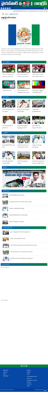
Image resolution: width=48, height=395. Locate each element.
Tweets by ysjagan (4, 300)
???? (44, 8)
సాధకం (4, 374)
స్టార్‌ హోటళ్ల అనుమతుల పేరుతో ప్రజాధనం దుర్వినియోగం (21, 258)
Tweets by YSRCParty (5, 267)
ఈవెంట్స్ (28, 370)
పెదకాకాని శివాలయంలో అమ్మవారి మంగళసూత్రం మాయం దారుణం (23, 245)
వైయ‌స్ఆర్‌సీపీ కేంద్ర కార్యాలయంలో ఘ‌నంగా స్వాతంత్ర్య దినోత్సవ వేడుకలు (38, 128)
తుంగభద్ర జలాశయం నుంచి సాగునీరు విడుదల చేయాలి (34, 11)
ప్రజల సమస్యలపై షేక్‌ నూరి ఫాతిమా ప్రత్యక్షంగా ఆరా (20, 232)
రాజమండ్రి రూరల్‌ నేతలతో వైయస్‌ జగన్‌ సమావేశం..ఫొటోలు (7, 128)
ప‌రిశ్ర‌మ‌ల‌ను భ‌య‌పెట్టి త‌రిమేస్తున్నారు (16, 208)
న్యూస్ (28, 374)
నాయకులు (5, 372)
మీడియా (28, 372)
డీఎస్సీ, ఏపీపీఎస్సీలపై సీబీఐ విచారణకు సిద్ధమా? (18, 215)
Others (6, 14)
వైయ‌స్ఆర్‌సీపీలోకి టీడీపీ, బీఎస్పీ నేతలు (15, 11)
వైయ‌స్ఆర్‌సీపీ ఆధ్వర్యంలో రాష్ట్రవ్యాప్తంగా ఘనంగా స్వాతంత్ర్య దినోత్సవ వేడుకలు (23, 128)
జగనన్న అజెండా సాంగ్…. (7, 90)
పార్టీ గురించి (5, 370)
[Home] (24, 3)
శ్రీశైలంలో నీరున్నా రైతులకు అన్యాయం (16, 222)
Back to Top (45, 390)
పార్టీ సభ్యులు (6, 376)
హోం (3, 14)
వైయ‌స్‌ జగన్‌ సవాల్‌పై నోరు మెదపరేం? (18, 239)
